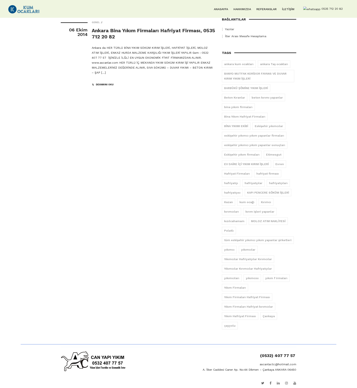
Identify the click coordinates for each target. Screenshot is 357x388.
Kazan (228, 202)
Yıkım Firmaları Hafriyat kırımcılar (248, 306)
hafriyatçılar (253, 183)
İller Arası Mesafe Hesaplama (245, 36)
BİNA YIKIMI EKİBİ (236, 126)
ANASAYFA (221, 9)
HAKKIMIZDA (242, 9)
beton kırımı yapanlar (267, 97)
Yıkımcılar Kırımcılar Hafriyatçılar (248, 268)
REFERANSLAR (266, 9)
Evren (279, 164)
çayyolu (230, 325)
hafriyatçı (231, 183)
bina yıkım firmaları (238, 107)
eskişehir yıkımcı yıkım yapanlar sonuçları (254, 145)
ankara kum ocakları (238, 64)
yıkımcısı (252, 278)
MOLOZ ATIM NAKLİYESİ (268, 221)
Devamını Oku (105, 84)
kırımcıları (231, 211)
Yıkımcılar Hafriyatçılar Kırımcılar (248, 259)
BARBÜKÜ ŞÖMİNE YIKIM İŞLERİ (246, 88)
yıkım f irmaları (276, 278)
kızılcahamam (234, 221)
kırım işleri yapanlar (259, 211)
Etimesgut (273, 154)
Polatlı (229, 230)
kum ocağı (246, 202)
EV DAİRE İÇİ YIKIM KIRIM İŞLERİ (246, 164)
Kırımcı (266, 202)
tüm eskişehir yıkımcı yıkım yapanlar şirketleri (258, 240)
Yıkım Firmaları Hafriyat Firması (247, 297)
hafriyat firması (267, 173)
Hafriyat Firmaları (237, 173)
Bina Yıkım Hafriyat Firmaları (244, 116)
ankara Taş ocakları (274, 64)
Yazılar (229, 29)
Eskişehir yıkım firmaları (241, 154)
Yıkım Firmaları (235, 287)
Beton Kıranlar (234, 97)
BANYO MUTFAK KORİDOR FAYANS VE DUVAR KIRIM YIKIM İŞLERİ (255, 76)
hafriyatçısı (232, 192)
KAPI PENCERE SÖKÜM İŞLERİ (268, 192)
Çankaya (269, 316)
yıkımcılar (248, 249)
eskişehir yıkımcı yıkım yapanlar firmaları (254, 135)
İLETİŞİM (288, 9)
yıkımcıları (231, 278)
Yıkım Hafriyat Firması (240, 316)
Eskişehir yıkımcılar (269, 126)
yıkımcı (229, 249)
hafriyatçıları (278, 183)
